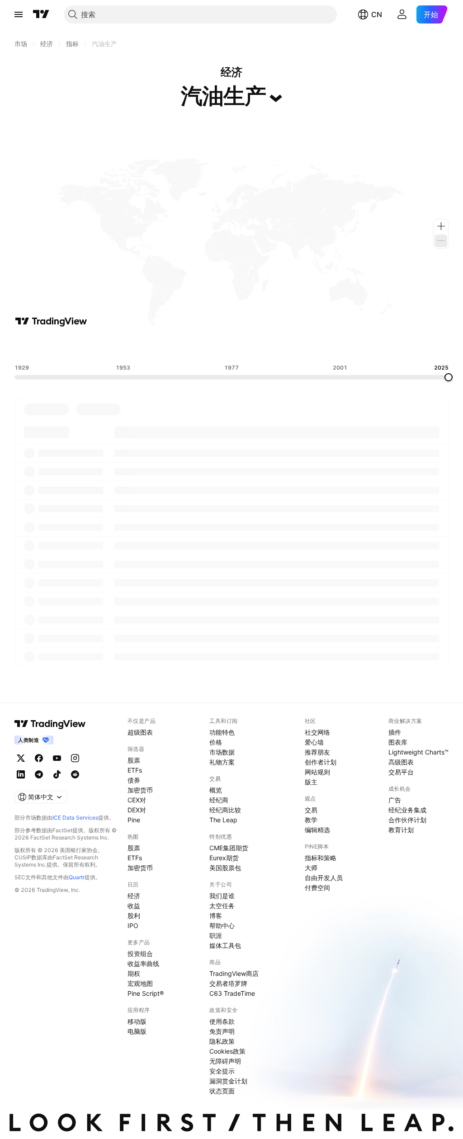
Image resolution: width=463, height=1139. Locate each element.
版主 (311, 782)
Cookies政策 (227, 1051)
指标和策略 (320, 858)
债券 (134, 780)
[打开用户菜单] (402, 14)
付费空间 (317, 887)
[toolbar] (231, 345)
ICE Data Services (75, 817)
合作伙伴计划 (407, 820)
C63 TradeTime (232, 993)
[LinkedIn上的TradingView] (20, 774)
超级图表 (140, 732)
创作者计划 (320, 762)
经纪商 (218, 800)
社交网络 (317, 732)
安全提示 (222, 1071)
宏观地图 (140, 983)
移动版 (137, 1021)
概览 (215, 790)
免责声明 (222, 1031)
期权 (134, 973)
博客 (215, 915)
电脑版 (137, 1031)
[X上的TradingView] (20, 758)
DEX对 (137, 810)
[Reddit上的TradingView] (75, 774)
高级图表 (401, 762)
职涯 (215, 935)
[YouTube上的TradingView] (57, 758)
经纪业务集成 (407, 810)
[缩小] (441, 240)
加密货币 (140, 790)
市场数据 (222, 752)
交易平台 (401, 772)
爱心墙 (314, 742)
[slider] (448, 377)
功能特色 (222, 732)
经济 (134, 896)
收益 (134, 905)
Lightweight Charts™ (418, 752)
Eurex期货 (224, 858)
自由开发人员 (324, 877)
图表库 (397, 742)
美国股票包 (225, 868)
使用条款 (222, 1021)
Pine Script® (146, 993)
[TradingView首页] (41, 14)
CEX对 (137, 800)
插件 (394, 732)
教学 (311, 820)
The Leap (223, 820)
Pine (134, 820)
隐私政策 (222, 1041)
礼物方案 (222, 762)
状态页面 (222, 1091)
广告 (394, 800)
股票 (134, 760)
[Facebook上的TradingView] (39, 758)
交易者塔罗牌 (228, 983)
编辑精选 (317, 830)
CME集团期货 (228, 848)
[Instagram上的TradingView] (75, 758)
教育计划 (401, 830)
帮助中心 (222, 925)
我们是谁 (222, 896)
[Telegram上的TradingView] (39, 774)
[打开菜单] (18, 14)
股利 (134, 915)
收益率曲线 (143, 963)
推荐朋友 (317, 752)
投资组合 (140, 953)
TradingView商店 (234, 973)
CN (376, 14)
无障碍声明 (225, 1061)
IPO (133, 925)
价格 (215, 742)
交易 (311, 810)
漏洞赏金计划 (228, 1081)
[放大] (441, 226)
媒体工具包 (225, 945)
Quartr (77, 877)
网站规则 (317, 772)
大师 (311, 868)
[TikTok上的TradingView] (57, 774)
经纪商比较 (225, 810)
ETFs (135, 770)
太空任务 (222, 905)
